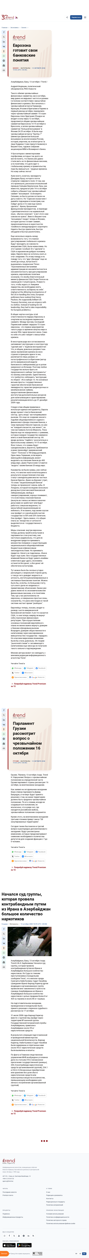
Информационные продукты (13, 1217)
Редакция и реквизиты (54, 1195)
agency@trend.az (8, 1181)
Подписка (6, 1214)
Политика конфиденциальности (57, 1217)
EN (76, 1253)
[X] (14, 1236)
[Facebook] (9, 1236)
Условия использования (55, 1214)
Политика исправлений (54, 1205)
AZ (80, 1253)
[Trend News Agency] (9, 1161)
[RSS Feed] (33, 1236)
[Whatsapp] (5, 1236)
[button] (4, 32)
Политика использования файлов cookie (60, 1223)
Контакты (49, 1198)
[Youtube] (19, 1236)
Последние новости (9, 1192)
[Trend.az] (10, 17)
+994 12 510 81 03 (8, 1178)
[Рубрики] (85, 17)
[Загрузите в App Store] (9, 1245)
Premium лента (8, 1195)
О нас (48, 1192)
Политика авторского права (56, 1220)
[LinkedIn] (28, 1236)
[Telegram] (24, 1236)
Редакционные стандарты (55, 1202)
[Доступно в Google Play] (24, 1245)
